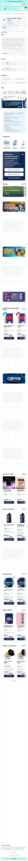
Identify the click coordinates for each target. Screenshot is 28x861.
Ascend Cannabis (11, 23)
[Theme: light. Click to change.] (22, 8)
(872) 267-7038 (12, 25)
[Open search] (19, 8)
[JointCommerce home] (5, 8)
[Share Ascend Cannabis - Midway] (11, 27)
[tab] (4, 31)
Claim (4, 27)
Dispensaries (9, 13)
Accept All (14, 858)
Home (3, 13)
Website (17, 25)
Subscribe (24, 4)
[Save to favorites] (8, 27)
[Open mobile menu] (2, 8)
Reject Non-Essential (14, 855)
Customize (14, 852)
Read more (5, 53)
